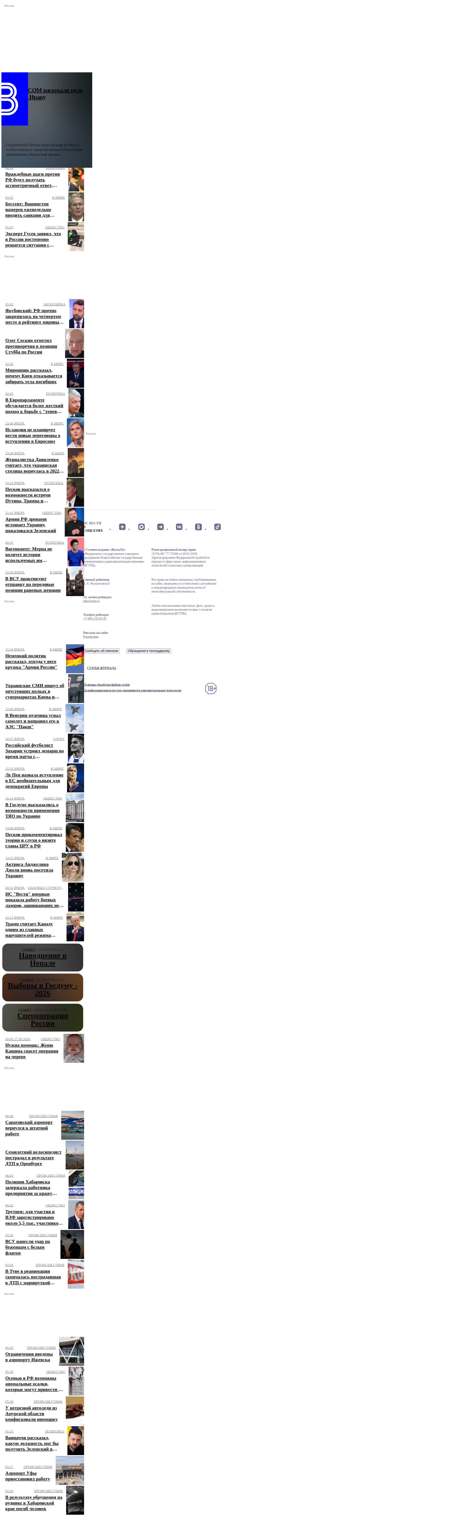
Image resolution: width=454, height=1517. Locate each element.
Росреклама (90, 636)
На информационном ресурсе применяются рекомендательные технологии (132, 690)
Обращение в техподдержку (149, 651)
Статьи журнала (101, 668)
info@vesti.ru (91, 601)
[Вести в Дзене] (122, 527)
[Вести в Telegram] (160, 527)
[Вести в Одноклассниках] (198, 527)
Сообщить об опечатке (101, 651)
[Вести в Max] (141, 527)
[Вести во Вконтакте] (179, 527)
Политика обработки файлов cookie (106, 685)
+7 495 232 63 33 (94, 618)
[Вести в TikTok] (217, 527)
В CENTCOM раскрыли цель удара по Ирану (44, 93)
